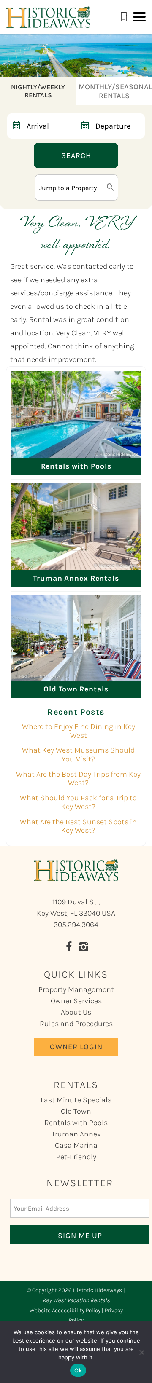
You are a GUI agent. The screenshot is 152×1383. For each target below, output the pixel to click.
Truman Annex (76, 1134)
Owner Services (76, 1000)
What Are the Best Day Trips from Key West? (78, 778)
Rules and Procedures (76, 1023)
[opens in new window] (68, 948)
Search (76, 155)
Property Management (76, 989)
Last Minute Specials (76, 1099)
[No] (141, 1352)
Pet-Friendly (76, 1156)
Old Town (76, 1111)
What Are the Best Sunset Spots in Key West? (78, 826)
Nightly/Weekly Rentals (38, 91)
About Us (76, 1012)
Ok (78, 1370)
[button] (139, 17)
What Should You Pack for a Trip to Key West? (78, 802)
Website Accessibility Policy (65, 1310)
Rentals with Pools (76, 1122)
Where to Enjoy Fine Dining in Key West (78, 731)
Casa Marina (76, 1145)
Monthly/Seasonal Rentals (115, 91)
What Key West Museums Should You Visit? (78, 754)
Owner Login (76, 1046)
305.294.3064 (76, 924)
